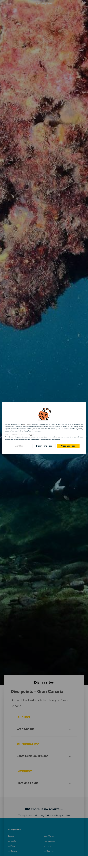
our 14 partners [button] (26, 424)
